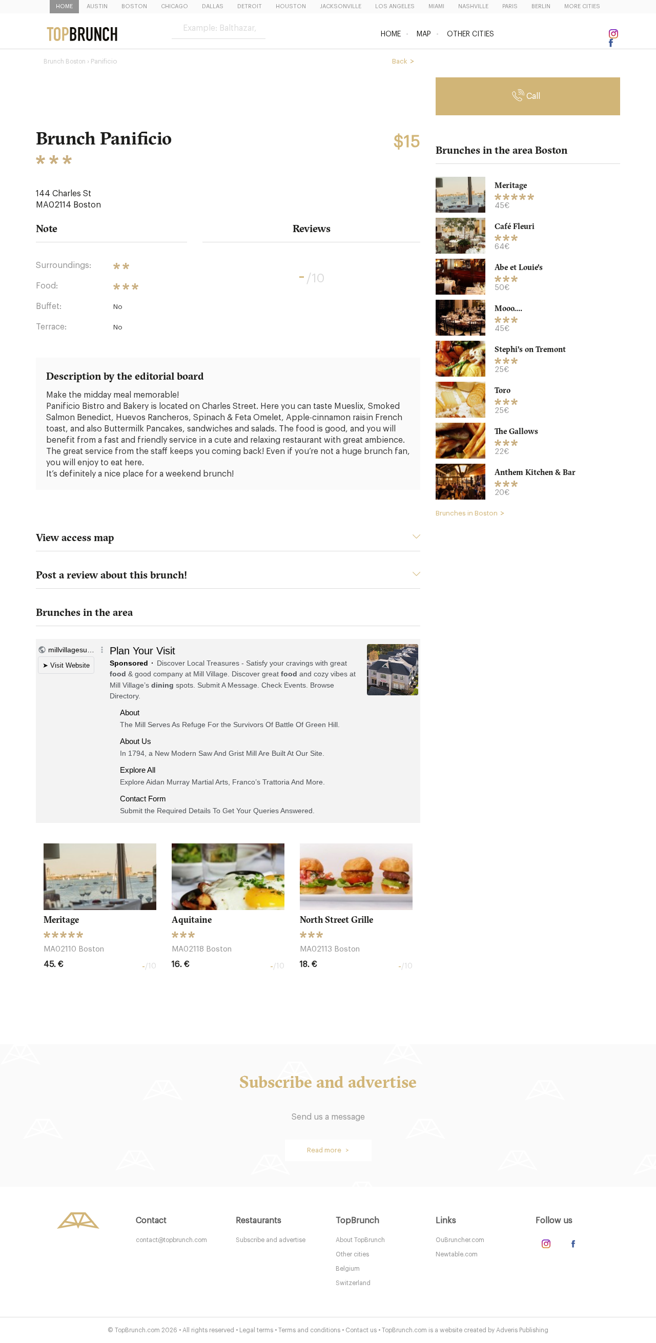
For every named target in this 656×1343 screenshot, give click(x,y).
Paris (510, 6)
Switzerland (353, 1283)
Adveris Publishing (522, 1330)
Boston (134, 6)
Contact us (361, 1330)
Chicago (174, 6)
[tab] (228, 540)
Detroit (249, 6)
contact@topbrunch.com (171, 1240)
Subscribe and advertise (270, 1240)
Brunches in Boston (467, 513)
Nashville (473, 6)
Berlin (540, 6)
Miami (436, 6)
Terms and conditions (309, 1330)
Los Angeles (395, 6)
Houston (291, 6)
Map (424, 34)
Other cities (470, 34)
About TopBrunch (360, 1240)
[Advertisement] (528, 682)
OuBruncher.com (460, 1240)
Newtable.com (457, 1254)
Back (399, 61)
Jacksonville (340, 6)
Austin (97, 6)
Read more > (328, 1150)
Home (64, 6)
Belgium (348, 1269)
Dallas (212, 6)
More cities (582, 6)
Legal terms (256, 1330)
